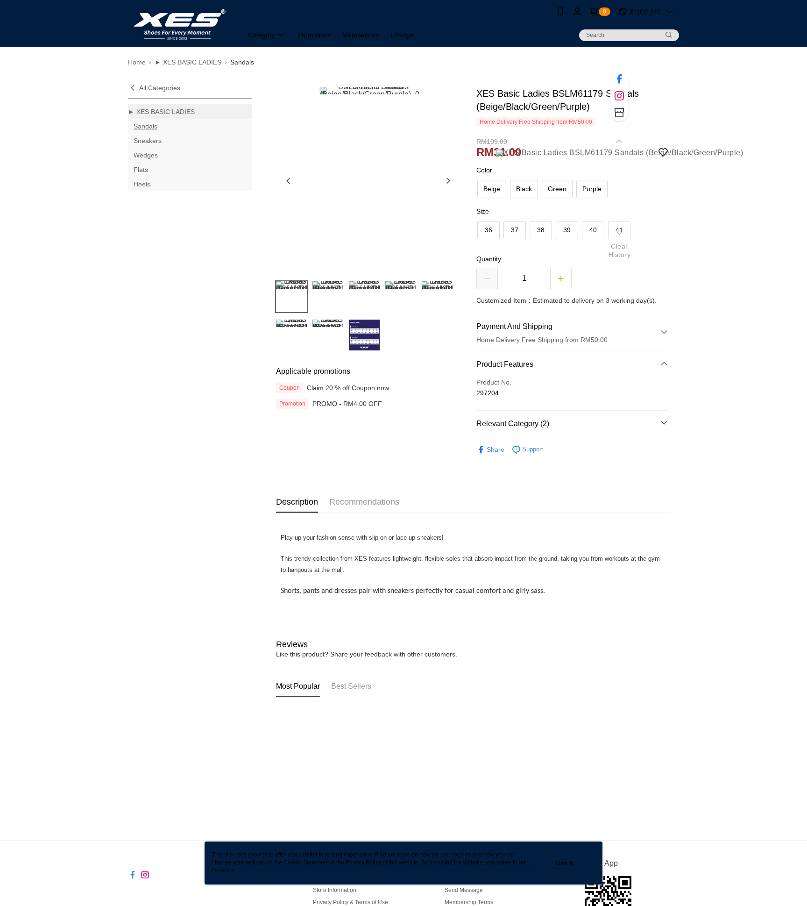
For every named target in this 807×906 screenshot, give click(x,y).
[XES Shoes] (180, 24)
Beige (491, 189)
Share (495, 449)
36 (488, 230)
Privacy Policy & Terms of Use (350, 902)
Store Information (334, 890)
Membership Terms (469, 902)
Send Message (464, 890)
